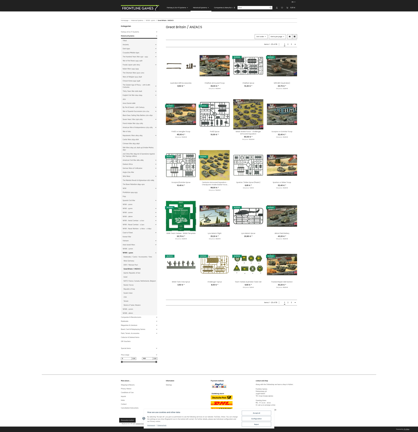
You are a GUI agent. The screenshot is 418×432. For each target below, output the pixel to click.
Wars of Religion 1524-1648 (132, 77)
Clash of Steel (128, 233)
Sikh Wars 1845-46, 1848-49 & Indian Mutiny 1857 (138, 149)
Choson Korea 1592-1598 (131, 81)
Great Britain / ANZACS (132, 269)
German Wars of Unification (132, 168)
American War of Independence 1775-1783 (138, 127)
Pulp (124, 196)
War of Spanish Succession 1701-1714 (136, 111)
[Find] (270, 8)
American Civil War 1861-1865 (133, 160)
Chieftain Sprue (248, 83)
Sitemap (169, 385)
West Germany (129, 261)
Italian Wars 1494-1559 (131, 69)
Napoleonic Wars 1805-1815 (132, 135)
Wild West (126, 176)
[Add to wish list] (192, 54)
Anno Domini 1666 (129, 103)
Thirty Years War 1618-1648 (132, 91)
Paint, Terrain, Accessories (130, 333)
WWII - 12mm (127, 204)
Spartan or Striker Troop (282, 182)
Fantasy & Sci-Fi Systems (130, 32)
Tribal (125, 40)
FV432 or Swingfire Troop (181, 131)
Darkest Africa (128, 164)
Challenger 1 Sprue (214, 282)
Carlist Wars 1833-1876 (131, 139)
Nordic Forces (129, 285)
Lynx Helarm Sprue (248, 233)
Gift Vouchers (126, 341)
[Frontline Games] (140, 7)
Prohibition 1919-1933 (130, 192)
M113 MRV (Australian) (282, 83)
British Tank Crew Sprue (181, 282)
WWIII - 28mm (128, 313)
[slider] (121, 362)
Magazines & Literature (129, 325)
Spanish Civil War (129, 200)
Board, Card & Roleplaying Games (133, 329)
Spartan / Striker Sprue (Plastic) (248, 182)
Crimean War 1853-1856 (131, 143)
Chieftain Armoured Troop (215, 83)
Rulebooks (124, 321)
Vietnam (126, 241)
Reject (256, 424)
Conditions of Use (127, 392)
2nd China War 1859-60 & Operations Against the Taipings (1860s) (139, 155)
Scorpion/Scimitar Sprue (181, 182)
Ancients (126, 44)
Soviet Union (128, 293)
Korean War (127, 237)
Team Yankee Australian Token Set (248, 282)
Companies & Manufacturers (131, 317)
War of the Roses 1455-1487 (132, 61)
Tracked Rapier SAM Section (282, 282)
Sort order (260, 36)
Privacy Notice (126, 389)
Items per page (276, 36)
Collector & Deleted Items (130, 337)
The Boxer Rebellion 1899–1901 (134, 184)
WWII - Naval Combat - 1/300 (133, 224)
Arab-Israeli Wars (129, 245)
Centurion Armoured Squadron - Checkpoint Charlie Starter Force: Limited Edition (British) (214, 183)
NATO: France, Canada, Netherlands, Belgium (140, 281)
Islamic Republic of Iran (132, 273)
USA (125, 297)
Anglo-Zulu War (128, 172)
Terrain (126, 301)
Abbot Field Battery (282, 233)
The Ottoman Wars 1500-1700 (133, 73)
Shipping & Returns (128, 385)
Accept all (256, 413)
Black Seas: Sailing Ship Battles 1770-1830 (138, 115)
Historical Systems (127, 36)
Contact (124, 404)
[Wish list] (282, 7)
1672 (124, 99)
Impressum (151, 425)
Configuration (256, 419)
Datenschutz (161, 425)
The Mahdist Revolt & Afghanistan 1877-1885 (138, 180)
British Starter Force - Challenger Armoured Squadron (248, 132)
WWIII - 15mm (128, 253)
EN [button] (292, 2)
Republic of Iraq (129, 289)
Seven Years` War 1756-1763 (132, 119)
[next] (295, 44)
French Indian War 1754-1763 (133, 123)
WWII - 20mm (128, 212)
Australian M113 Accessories (180, 83)
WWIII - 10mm (128, 249)
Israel (125, 277)
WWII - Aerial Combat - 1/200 (133, 220)
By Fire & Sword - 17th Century (133, 107)
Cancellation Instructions (129, 408)
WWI (124, 188)
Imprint (123, 396)
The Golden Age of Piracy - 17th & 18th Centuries (136, 86)
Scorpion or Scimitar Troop (282, 131)
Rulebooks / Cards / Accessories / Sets (138, 257)
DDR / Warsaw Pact (131, 265)
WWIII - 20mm (128, 309)
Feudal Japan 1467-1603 (131, 65)
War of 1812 (127, 131)
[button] (276, 7)
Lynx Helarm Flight (214, 233)
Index (123, 400)
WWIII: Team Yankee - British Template (181, 233)
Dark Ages (126, 49)
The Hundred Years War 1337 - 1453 (135, 57)
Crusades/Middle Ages (131, 53)
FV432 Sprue (214, 131)
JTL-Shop (406, 429)
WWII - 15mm (127, 208)
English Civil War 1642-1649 (132, 95)
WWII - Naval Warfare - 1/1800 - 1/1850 (137, 228)
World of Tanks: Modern (132, 305)
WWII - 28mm (128, 216)
